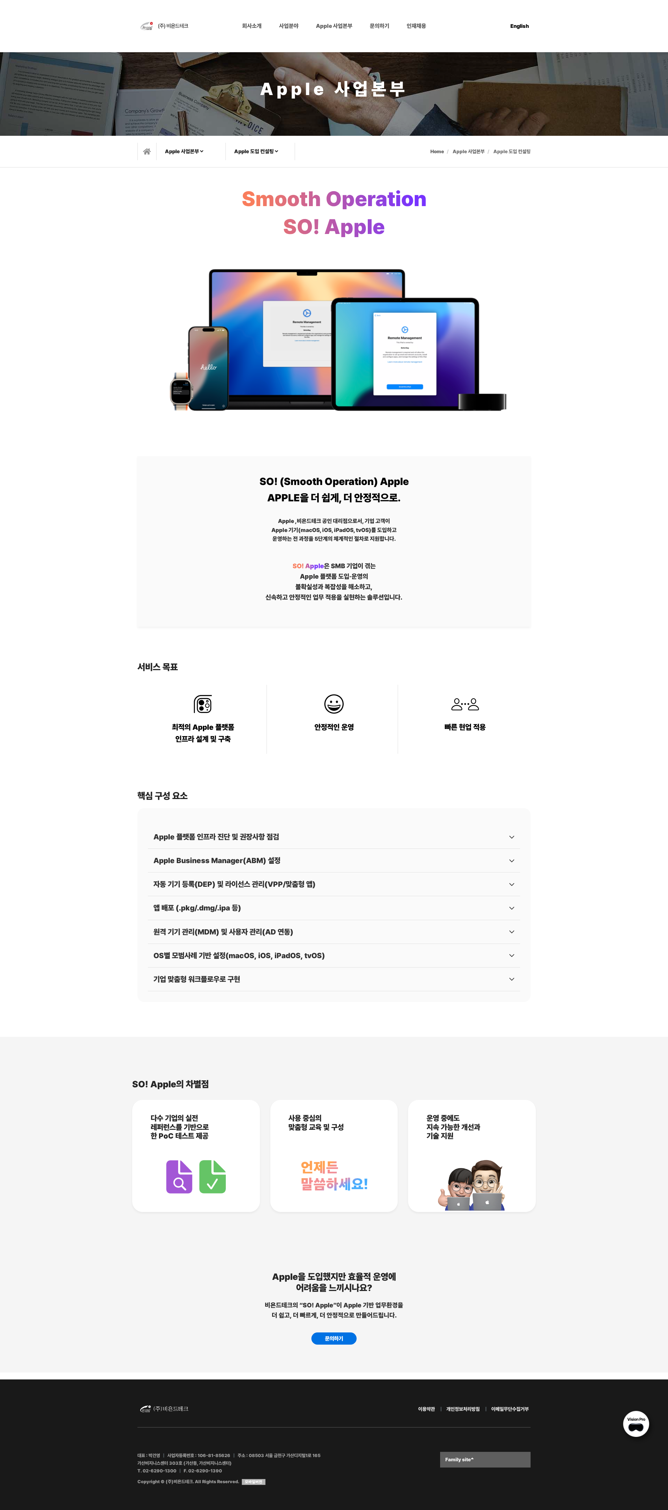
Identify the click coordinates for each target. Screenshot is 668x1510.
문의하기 (379, 26)
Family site (458, 1459)
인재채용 (416, 26)
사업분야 (289, 26)
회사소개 (252, 26)
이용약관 (426, 1409)
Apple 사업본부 (334, 26)
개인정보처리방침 (463, 1409)
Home (437, 151)
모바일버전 (253, 1482)
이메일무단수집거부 (510, 1409)
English (519, 26)
